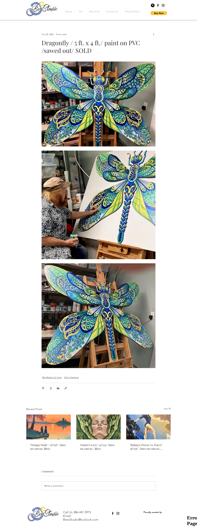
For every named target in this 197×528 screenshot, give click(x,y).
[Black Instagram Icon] (163, 5)
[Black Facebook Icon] (158, 5)
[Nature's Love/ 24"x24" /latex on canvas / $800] (98, 426)
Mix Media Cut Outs (52, 377)
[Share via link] (65, 388)
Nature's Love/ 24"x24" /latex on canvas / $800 (97, 446)
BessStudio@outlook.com (80, 519)
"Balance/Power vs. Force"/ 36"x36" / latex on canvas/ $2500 (146, 446)
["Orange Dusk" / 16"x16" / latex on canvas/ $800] (48, 426)
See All (167, 408)
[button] (159, 13)
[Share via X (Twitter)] (50, 388)
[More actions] (153, 34)
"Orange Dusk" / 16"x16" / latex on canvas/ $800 (48, 446)
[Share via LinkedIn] (58, 388)
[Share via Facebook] (43, 388)
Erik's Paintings (71, 377)
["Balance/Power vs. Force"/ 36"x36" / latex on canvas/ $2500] (148, 426)
